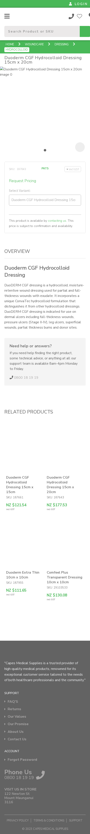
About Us (16, 732)
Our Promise (18, 724)
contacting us (57, 221)
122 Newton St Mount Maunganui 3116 (18, 798)
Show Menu (7, 16)
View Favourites (79, 16)
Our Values (17, 717)
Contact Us (17, 739)
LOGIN (81, 4)
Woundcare (34, 44)
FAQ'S (13, 702)
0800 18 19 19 (71, 16)
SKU (11, 169)
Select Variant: (20, 190)
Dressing (62, 44)
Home (10, 44)
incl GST (74, 169)
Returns (14, 709)
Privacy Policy (18, 821)
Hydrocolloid (17, 50)
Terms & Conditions (48, 821)
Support (76, 821)
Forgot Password (22, 760)
